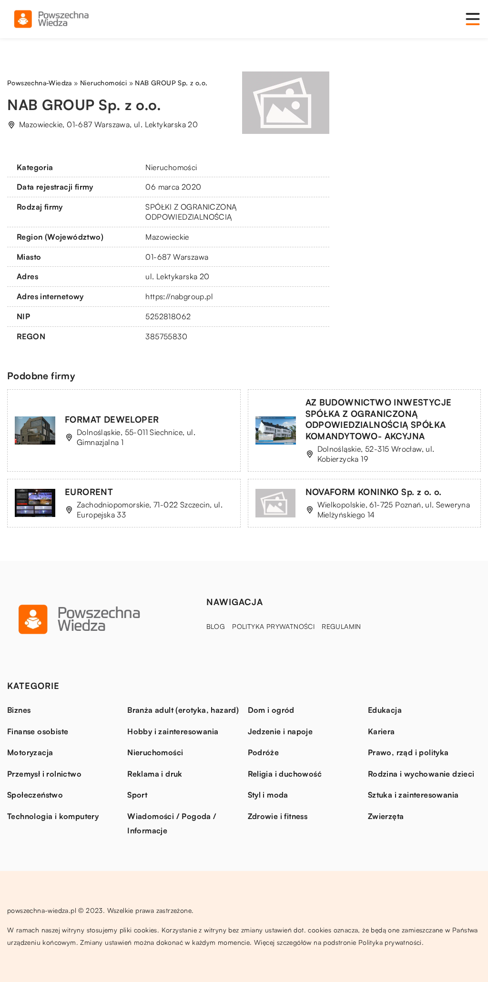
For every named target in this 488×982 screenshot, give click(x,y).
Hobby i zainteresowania (172, 731)
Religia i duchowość (285, 774)
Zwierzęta (386, 816)
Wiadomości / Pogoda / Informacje (171, 823)
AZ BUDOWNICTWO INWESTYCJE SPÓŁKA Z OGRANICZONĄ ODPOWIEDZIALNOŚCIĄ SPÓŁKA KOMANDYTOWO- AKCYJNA (378, 419)
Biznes (18, 710)
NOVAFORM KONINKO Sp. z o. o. (373, 491)
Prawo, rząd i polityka (408, 752)
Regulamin (341, 626)
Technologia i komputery (53, 816)
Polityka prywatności (273, 626)
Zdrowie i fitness (278, 816)
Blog (215, 626)
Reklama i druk (155, 774)
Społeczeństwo (35, 795)
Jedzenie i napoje (280, 731)
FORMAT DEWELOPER (112, 419)
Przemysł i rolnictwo (44, 774)
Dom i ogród (271, 710)
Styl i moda (268, 795)
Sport (137, 795)
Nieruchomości (171, 167)
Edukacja (385, 710)
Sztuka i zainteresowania (413, 795)
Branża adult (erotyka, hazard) (183, 710)
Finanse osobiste (37, 731)
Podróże (263, 752)
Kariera (381, 731)
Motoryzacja (30, 752)
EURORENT (89, 491)
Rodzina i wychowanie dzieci (421, 774)
